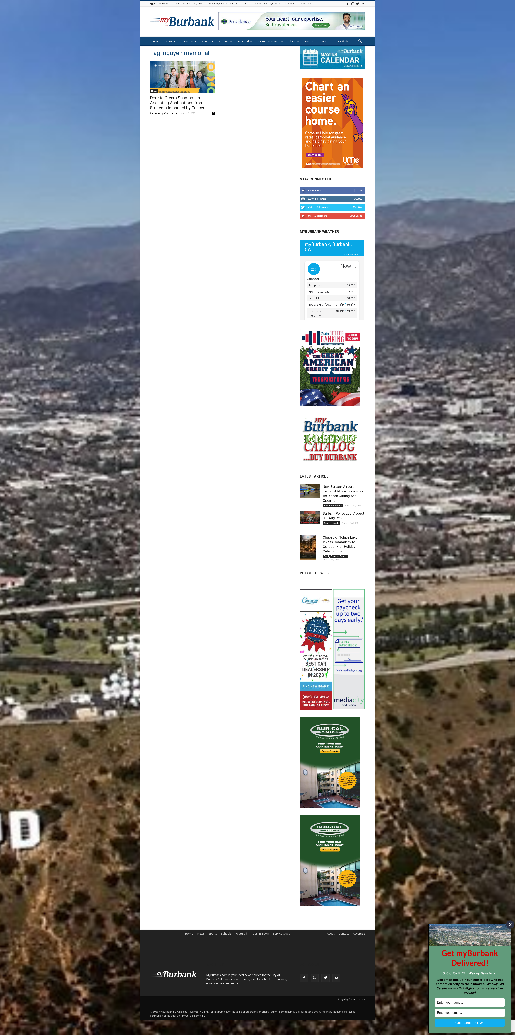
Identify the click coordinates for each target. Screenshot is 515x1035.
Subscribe (356, 203)
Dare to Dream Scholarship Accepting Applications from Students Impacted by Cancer (177, 102)
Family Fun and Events (335, 544)
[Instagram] (352, 3)
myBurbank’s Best (269, 41)
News (169, 41)
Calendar (290, 3)
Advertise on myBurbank (267, 3)
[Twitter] (357, 3)
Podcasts (310, 41)
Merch (325, 41)
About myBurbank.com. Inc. (224, 3)
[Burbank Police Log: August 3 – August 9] (310, 505)
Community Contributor (164, 113)
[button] (360, 42)
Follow (357, 186)
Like (359, 178)
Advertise (359, 917)
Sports (206, 41)
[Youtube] (362, 3)
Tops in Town (260, 917)
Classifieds (341, 41)
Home (156, 41)
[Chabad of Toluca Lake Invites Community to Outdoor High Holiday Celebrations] (310, 535)
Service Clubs (281, 917)
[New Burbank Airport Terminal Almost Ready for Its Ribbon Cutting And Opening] (310, 479)
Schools (224, 41)
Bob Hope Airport (333, 493)
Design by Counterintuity (351, 982)
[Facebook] (347, 3)
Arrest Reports (331, 511)
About (331, 917)
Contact (246, 3)
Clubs (292, 41)
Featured (243, 41)
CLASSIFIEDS (305, 3)
